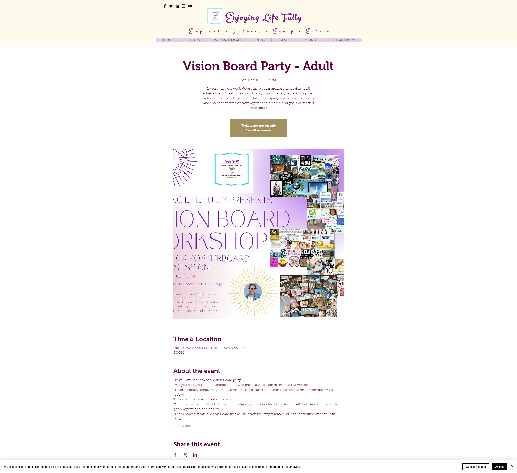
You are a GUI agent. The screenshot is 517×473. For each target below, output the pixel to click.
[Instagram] (183, 6)
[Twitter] (171, 6)
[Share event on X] (185, 455)
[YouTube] (189, 6)
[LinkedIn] (177, 6)
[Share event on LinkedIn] (195, 455)
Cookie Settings (476, 467)
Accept (499, 467)
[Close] (512, 466)
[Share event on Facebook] (175, 455)
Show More (182, 426)
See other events (258, 130)
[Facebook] (164, 6)
